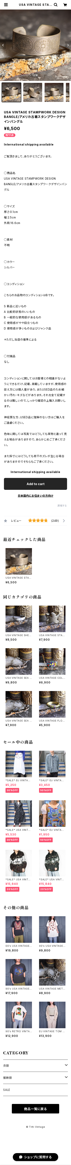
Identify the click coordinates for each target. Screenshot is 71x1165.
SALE (6, 1089)
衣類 (6, 1065)
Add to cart (36, 484)
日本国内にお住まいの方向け (35, 495)
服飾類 (7, 1077)
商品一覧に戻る (35, 1109)
